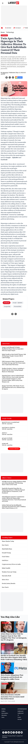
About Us (4, 736)
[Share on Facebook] (12, 314)
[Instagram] (14, 732)
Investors (4, 737)
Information (4, 713)
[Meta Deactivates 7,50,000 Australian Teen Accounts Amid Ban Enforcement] (14, 693)
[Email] (22, 732)
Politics (3, 711)
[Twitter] (6, 732)
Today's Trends (14, 448)
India (3, 709)
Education (4, 715)
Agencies (5, 72)
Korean (20, 719)
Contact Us (19, 736)
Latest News (6, 343)
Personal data (17, 306)
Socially (18, 28)
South (19, 717)
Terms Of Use (11, 736)
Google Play (7, 306)
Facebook (6, 302)
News (2, 717)
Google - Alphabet (17, 302)
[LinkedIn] (16, 732)
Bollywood (20, 711)
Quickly (8, 28)
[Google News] (19, 732)
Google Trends (6, 418)
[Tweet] (16, 314)
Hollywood (20, 713)
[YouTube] (11, 732)
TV (18, 715)
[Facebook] (3, 732)
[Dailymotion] (8, 732)
